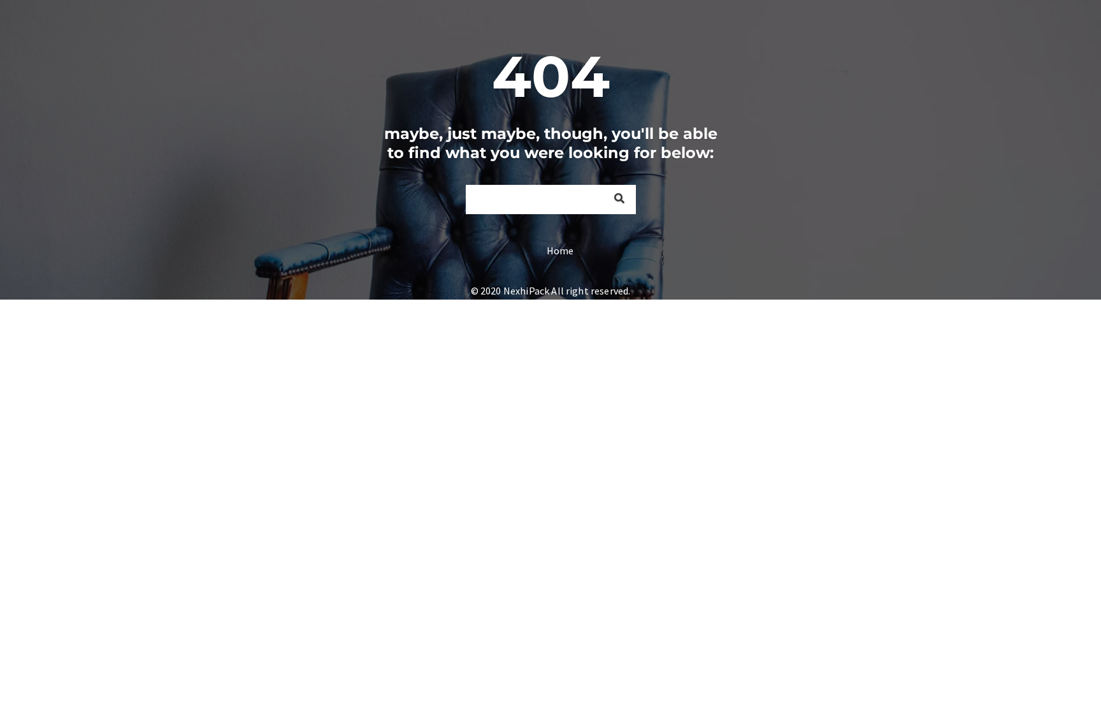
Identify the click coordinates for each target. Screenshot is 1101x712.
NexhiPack (526, 290)
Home (560, 250)
